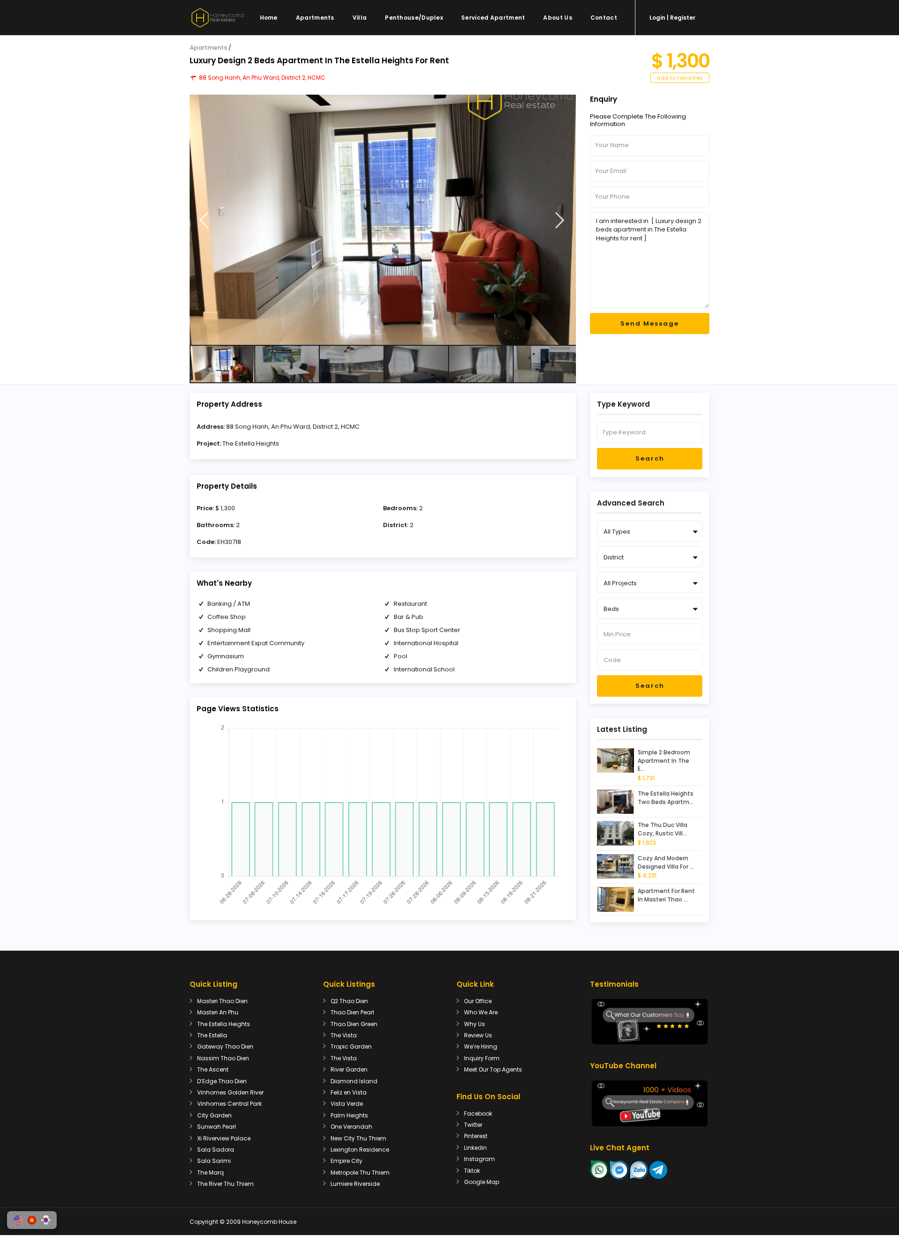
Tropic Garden (351, 1046)
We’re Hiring (480, 1046)
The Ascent (212, 1069)
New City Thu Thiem (358, 1138)
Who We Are (481, 1012)
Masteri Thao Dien (222, 1001)
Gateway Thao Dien (225, 1046)
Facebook (478, 1113)
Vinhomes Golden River (230, 1092)
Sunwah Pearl (216, 1127)
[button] (17, 1220)
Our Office (478, 1001)
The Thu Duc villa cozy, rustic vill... (662, 829)
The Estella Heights (250, 443)
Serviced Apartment (493, 18)
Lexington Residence (360, 1150)
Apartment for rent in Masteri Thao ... (666, 895)
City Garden (214, 1115)
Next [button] (560, 220)
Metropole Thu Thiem (360, 1172)
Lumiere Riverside (355, 1184)
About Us (557, 18)
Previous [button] (204, 220)
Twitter (473, 1125)
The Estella (212, 1035)
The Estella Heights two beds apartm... (665, 797)
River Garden (349, 1069)
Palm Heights (349, 1115)
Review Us (478, 1035)
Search (649, 458)
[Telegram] (658, 1169)
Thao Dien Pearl (352, 1012)
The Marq (210, 1172)
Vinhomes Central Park (229, 1104)
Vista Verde (347, 1104)
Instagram (479, 1159)
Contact (603, 18)
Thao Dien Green (354, 1024)
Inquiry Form (482, 1058)
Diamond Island (354, 1081)
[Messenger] (619, 1169)
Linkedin (475, 1148)
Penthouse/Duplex (414, 18)
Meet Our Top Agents (493, 1069)
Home (269, 18)
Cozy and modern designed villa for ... (666, 862)
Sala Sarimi (214, 1161)
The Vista (344, 1035)
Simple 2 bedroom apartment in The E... (664, 760)
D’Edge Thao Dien (222, 1081)
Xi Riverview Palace (224, 1138)
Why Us (474, 1024)
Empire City (346, 1161)
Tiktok (472, 1171)
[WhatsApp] (599, 1169)
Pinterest (475, 1136)
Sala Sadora (215, 1150)
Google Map (481, 1182)
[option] (383, 220)
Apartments (315, 18)
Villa (360, 18)
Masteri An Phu (217, 1012)
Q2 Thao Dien (349, 1001)
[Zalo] (639, 1169)
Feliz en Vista (349, 1092)
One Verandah (351, 1127)
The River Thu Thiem (225, 1184)
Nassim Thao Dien (223, 1058)
